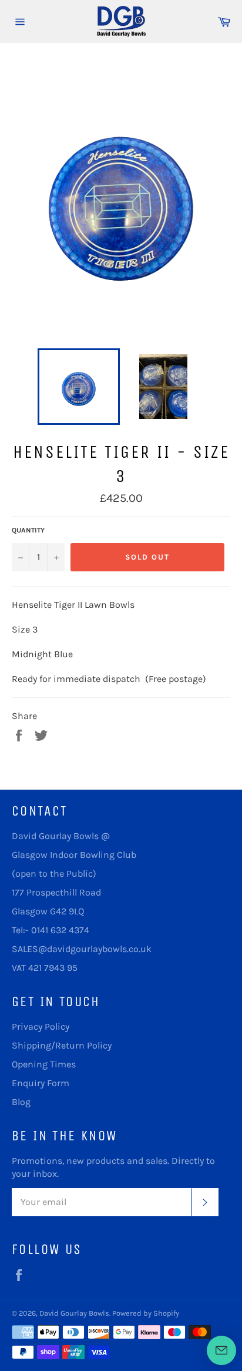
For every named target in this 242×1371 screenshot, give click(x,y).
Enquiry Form (40, 1083)
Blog (21, 1101)
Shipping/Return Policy (62, 1045)
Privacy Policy (40, 1026)
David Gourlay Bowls (74, 1313)
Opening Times (44, 1064)
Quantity (28, 530)
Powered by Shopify (145, 1313)
